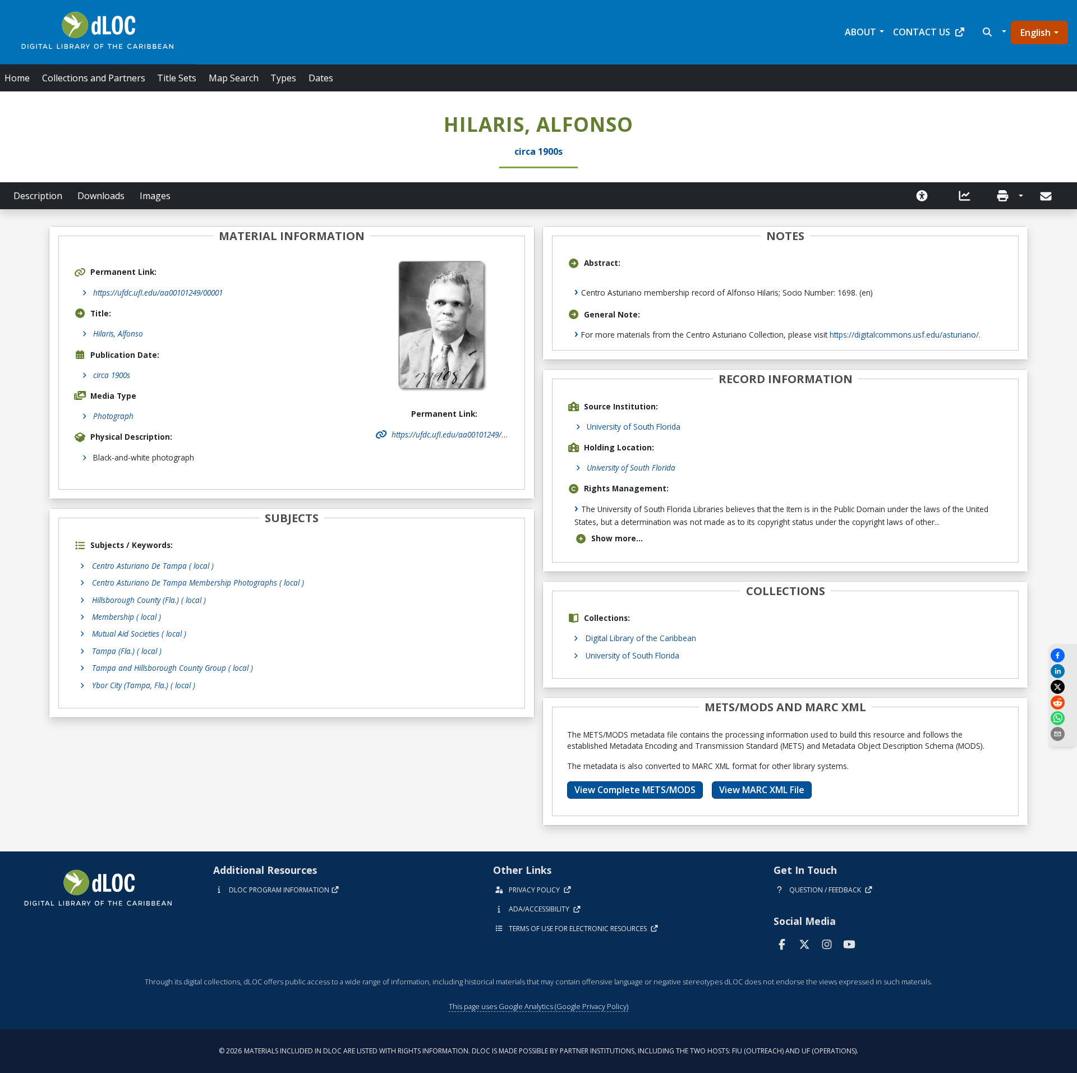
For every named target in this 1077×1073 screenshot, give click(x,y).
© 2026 (538, 1051)
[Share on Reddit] (1063, 703)
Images (155, 196)
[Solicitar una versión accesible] (922, 196)
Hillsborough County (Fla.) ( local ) (149, 600)
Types (283, 78)
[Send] (1047, 196)
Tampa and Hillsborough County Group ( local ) (172, 667)
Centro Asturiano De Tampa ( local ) (153, 565)
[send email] (1063, 734)
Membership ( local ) (126, 616)
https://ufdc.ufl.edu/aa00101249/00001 (158, 292)
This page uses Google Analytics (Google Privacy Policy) (538, 1006)
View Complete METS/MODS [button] (635, 790)
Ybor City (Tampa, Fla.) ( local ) (143, 685)
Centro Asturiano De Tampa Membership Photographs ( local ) (198, 582)
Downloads (101, 196)
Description (37, 196)
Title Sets (176, 78)
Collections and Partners (93, 78)
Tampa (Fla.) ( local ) (127, 651)
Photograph (113, 416)
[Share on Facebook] (1063, 655)
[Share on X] (1063, 687)
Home (17, 78)
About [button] (860, 32)
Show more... (617, 538)
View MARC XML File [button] (761, 790)
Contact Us (921, 32)
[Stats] (965, 196)
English (1035, 32)
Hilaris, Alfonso (118, 333)
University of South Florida (633, 426)
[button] (993, 32)
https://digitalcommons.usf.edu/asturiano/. (905, 334)
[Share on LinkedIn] (1063, 671)
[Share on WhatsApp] (1063, 718)
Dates (321, 78)
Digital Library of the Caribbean (641, 638)
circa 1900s (111, 375)
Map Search (234, 78)
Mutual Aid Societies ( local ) (139, 633)
